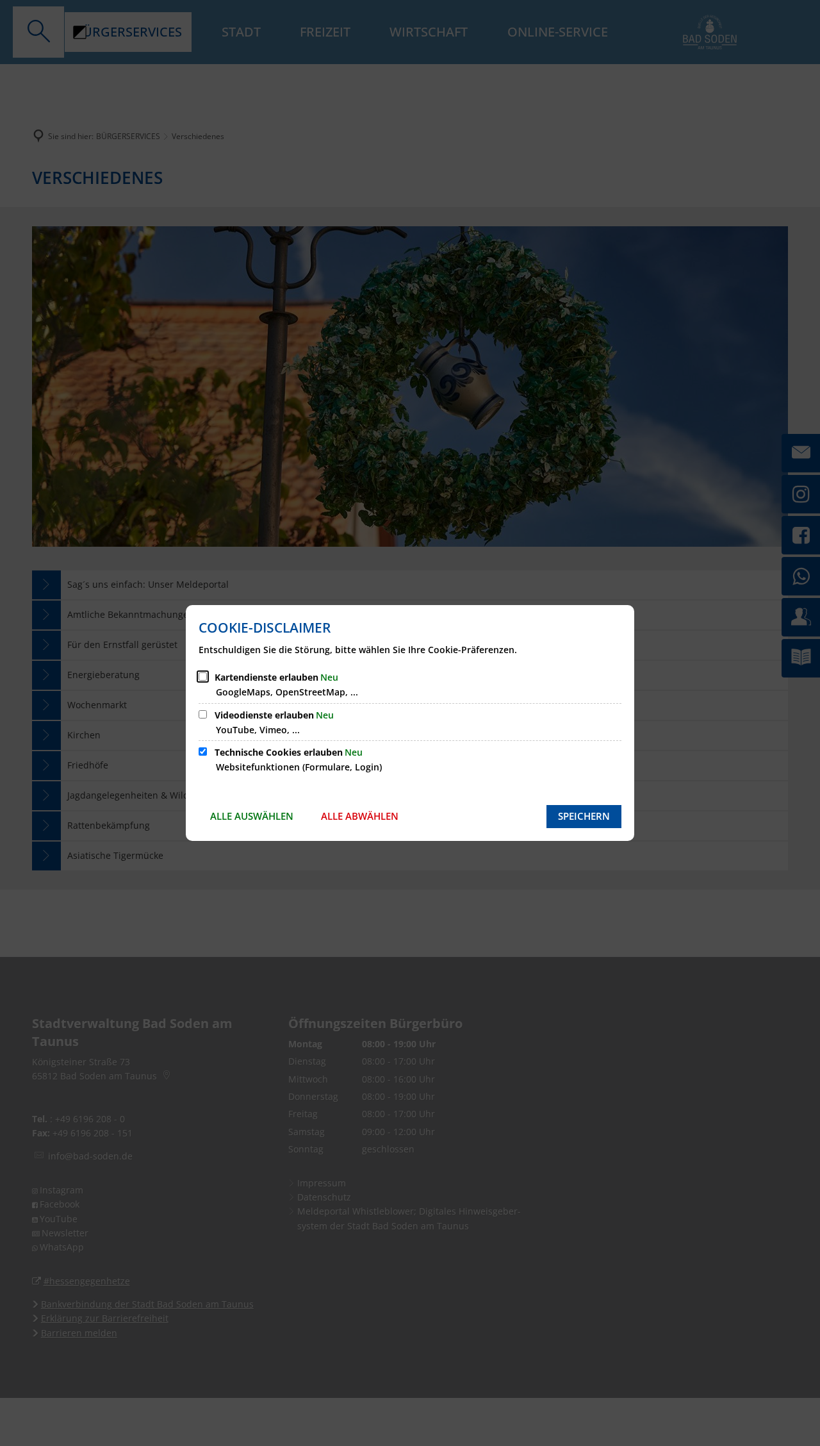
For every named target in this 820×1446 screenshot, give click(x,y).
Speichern (584, 816)
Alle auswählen (251, 816)
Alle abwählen (359, 816)
